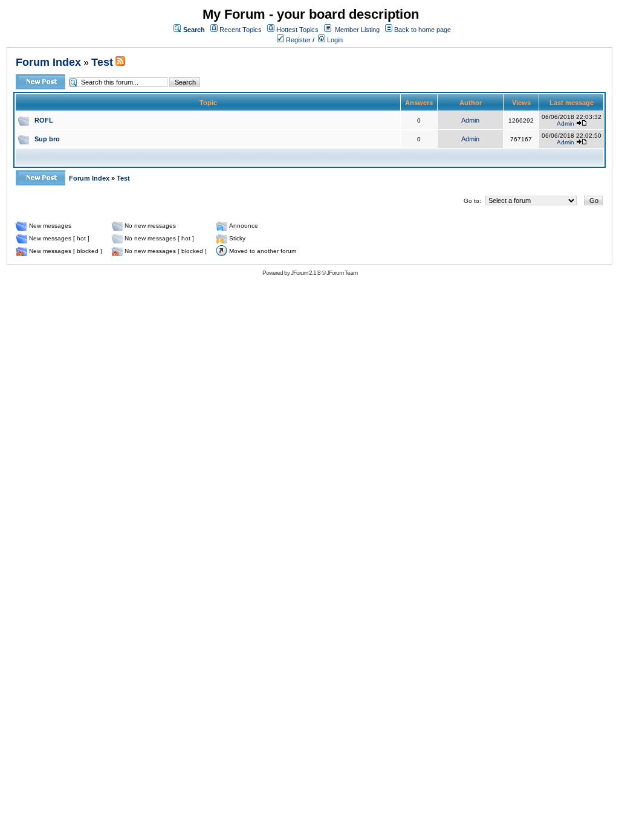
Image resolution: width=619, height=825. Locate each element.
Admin (470, 120)
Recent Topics (240, 29)
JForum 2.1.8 (305, 272)
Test (102, 62)
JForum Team (341, 272)
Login (334, 39)
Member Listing (357, 29)
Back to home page (422, 29)
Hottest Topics (297, 29)
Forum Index (48, 62)
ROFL (43, 120)
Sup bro (47, 139)
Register (297, 39)
